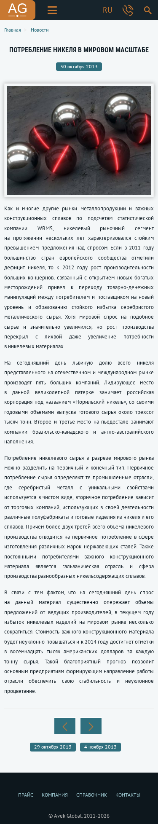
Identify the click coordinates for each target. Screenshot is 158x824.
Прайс (25, 795)
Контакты (127, 795)
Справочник (91, 795)
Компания (55, 795)
